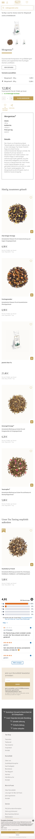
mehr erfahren (8, 67)
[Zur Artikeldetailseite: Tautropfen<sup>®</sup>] (17, 467)
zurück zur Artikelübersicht (8, 16)
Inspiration (8, 748)
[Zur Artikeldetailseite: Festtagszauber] (17, 277)
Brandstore (8, 769)
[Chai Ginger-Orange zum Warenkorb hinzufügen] (31, 231)
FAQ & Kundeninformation (13, 808)
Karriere (7, 774)
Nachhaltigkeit (9, 766)
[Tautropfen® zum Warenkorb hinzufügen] (31, 485)
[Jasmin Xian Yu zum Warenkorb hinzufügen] (31, 358)
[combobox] (17, 8)
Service (7, 804)
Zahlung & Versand (11, 811)
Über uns (8, 760)
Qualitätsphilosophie (11, 763)
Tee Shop (8, 734)
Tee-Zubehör (9, 745)
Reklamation (9, 817)
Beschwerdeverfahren (12, 814)
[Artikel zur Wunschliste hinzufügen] (31, 197)
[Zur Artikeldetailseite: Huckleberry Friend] (17, 547)
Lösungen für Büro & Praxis (13, 793)
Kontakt (7, 750)
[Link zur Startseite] (17, 2)
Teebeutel (8, 742)
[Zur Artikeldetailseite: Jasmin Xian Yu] (17, 340)
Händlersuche (9, 777)
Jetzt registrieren (10, 796)
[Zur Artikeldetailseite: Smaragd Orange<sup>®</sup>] (17, 404)
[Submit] (3, 8)
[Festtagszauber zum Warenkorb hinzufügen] (31, 295)
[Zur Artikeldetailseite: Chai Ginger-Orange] (17, 214)
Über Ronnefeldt (10, 790)
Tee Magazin (9, 772)
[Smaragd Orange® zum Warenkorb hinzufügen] (31, 421)
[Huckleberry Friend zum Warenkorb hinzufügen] (31, 564)
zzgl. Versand (23, 91)
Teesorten (8, 739)
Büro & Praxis (9, 785)
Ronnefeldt (8, 756)
